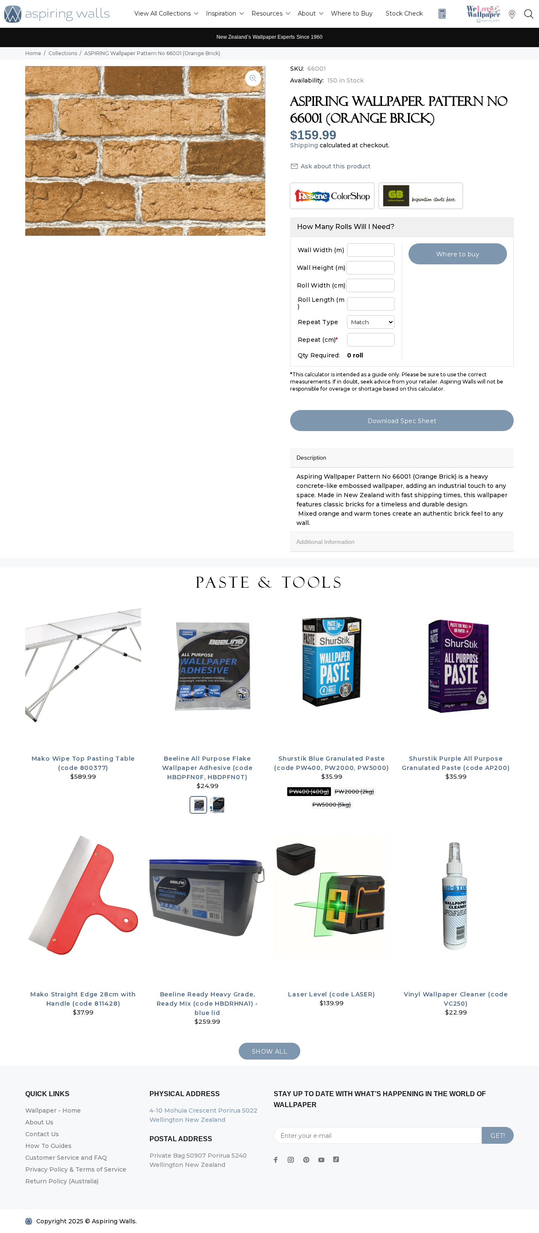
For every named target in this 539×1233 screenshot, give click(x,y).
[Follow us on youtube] (321, 1160)
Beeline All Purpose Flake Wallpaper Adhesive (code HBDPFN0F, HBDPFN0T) (207, 768)
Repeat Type (318, 322)
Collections (62, 53)
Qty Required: (319, 355)
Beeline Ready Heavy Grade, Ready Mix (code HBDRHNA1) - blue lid (208, 1004)
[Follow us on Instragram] (485, 13)
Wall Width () (321, 250)
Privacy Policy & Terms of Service (75, 1169)
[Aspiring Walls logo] (56, 14)
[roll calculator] (440, 13)
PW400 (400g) (309, 791)
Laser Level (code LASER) (331, 994)
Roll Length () (321, 303)
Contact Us (42, 1134)
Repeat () (318, 339)
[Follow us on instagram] (291, 1160)
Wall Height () (321, 267)
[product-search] (527, 14)
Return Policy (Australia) (62, 1181)
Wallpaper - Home (53, 1110)
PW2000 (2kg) (354, 791)
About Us (39, 1122)
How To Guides (48, 1146)
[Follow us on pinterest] (306, 1160)
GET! (498, 1136)
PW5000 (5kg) (331, 805)
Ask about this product (336, 166)
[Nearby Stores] (512, 16)
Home (33, 53)
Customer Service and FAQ (66, 1157)
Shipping (304, 145)
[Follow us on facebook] (275, 1160)
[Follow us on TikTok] (336, 1158)
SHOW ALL (269, 1051)
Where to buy (457, 254)
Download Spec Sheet (402, 421)
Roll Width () (321, 285)
